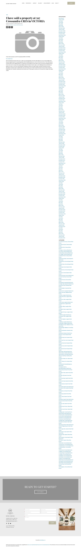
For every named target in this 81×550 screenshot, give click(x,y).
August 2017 (61, 164)
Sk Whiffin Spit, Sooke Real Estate (65, 420)
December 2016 (62, 175)
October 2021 (61, 99)
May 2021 (61, 107)
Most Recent (61, 18)
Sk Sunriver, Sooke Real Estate (65, 419)
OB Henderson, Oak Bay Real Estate (66, 354)
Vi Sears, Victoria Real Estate (64, 458)
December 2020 (62, 114)
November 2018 (62, 145)
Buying (34, 3)
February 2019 (62, 142)
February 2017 (62, 173)
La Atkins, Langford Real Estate (65, 295)
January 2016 (61, 191)
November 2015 (62, 194)
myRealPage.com (42, 540)
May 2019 (61, 139)
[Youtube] (11, 523)
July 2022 (61, 88)
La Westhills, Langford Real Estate (65, 323)
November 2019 (62, 130)
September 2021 (62, 101)
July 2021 (60, 104)
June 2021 (61, 105)
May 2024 (61, 57)
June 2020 (61, 122)
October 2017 (61, 161)
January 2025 (61, 46)
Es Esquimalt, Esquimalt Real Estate (66, 282)
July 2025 (61, 38)
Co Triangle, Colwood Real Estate (65, 254)
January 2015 (61, 208)
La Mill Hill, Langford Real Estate (65, 314)
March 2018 (61, 154)
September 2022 (62, 85)
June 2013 (61, 229)
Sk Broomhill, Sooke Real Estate (65, 413)
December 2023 (62, 64)
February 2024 (62, 61)
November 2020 (62, 115)
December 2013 (62, 226)
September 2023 (62, 69)
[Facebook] (7, 523)
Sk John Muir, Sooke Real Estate (65, 416)
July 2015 (60, 199)
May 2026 (61, 23)
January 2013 (61, 236)
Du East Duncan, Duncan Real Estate (66, 275)
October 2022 (62, 84)
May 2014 (61, 219)
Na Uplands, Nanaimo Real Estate (65, 333)
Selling (39, 3)
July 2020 (61, 121)
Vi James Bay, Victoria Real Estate (65, 452)
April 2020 (61, 123)
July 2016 (60, 183)
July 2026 (61, 21)
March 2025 (61, 43)
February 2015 (62, 206)
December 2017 (62, 159)
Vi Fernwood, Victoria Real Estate (65, 450)
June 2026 (61, 22)
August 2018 (61, 147)
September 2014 (62, 213)
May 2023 (61, 74)
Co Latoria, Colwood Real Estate (65, 251)
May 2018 (61, 152)
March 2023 (61, 77)
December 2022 (62, 81)
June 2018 (61, 150)
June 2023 (61, 73)
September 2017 (62, 163)
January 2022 (61, 97)
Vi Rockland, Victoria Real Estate (65, 457)
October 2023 (62, 67)
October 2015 (61, 195)
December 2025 (62, 31)
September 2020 (62, 118)
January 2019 (61, 143)
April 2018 (61, 153)
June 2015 (61, 201)
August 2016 (61, 181)
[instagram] (9, 523)
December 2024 (62, 47)
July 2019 (60, 136)
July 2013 (60, 228)
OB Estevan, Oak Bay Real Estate (65, 351)
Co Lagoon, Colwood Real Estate (65, 250)
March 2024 (61, 60)
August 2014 (61, 215)
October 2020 (62, 116)
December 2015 (62, 192)
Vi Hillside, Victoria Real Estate (65, 451)
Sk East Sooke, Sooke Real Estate (65, 414)
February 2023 (62, 78)
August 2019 (61, 135)
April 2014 (61, 221)
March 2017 (61, 171)
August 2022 (61, 87)
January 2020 (61, 128)
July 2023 (61, 71)
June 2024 (61, 56)
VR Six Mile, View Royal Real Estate (65, 462)
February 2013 (61, 235)
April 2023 (61, 76)
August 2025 (61, 36)
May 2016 (61, 185)
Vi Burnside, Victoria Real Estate (65, 443)
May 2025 (61, 40)
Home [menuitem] (23, 3)
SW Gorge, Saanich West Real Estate (66, 424)
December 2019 (62, 129)
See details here (9, 58)
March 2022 (61, 94)
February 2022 (62, 95)
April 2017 (61, 170)
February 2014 (62, 223)
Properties (28, 3)
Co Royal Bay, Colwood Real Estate (66, 252)
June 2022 (61, 90)
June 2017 (61, 167)
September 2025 (62, 35)
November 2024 (62, 49)
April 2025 (61, 42)
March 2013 (61, 233)
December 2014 (62, 209)
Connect (71, 3)
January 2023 (61, 80)
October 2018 (61, 146)
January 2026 (61, 29)
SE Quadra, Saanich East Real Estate (66, 399)
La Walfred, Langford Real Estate (65, 321)
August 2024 (61, 53)
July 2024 (61, 54)
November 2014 (62, 211)
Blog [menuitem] (53, 3)
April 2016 (61, 187)
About (56, 3)
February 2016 (62, 190)
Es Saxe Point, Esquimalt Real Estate (66, 291)
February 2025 (62, 45)
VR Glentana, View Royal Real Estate (66, 459)
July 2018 (60, 149)
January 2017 (61, 174)
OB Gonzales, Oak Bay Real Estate (65, 352)
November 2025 (62, 32)
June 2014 (61, 218)
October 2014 (61, 212)
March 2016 (61, 188)
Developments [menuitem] (47, 3)
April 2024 (61, 59)
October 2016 (61, 178)
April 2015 (61, 204)
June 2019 (61, 137)
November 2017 (62, 160)
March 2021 (61, 109)
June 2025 (61, 39)
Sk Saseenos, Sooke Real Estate (65, 417)
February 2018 (61, 156)
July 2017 (60, 166)
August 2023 (61, 70)
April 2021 (61, 108)
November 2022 (62, 83)
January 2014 (61, 225)
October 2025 (62, 33)
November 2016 (62, 177)
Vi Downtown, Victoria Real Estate (66, 444)
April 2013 (61, 232)
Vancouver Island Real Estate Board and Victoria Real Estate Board (39, 544)
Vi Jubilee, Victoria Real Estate (65, 454)
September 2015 (62, 197)
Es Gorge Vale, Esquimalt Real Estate (66, 283)
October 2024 (62, 50)
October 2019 (61, 132)
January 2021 (61, 112)
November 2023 (62, 66)
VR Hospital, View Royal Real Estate (66, 461)
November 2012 (62, 237)
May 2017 (61, 168)
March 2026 (61, 26)
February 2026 (62, 28)
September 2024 (62, 52)
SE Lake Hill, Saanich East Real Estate (66, 386)
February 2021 (61, 111)
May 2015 (61, 202)
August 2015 (61, 198)
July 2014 (61, 216)
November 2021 (62, 98)
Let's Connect (40, 491)
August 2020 (61, 119)
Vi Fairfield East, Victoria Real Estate (66, 445)
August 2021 (61, 102)
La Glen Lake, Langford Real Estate (66, 302)
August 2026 (61, 19)
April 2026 (61, 25)
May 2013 (61, 230)
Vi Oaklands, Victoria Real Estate (65, 455)
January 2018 (61, 157)
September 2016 (62, 180)
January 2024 (61, 63)
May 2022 (61, 91)
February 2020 (62, 126)
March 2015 (61, 205)
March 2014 (61, 222)
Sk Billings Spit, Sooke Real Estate (65, 412)
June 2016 (61, 184)
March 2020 (61, 125)
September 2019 (62, 133)
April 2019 (61, 140)
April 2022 (61, 92)
